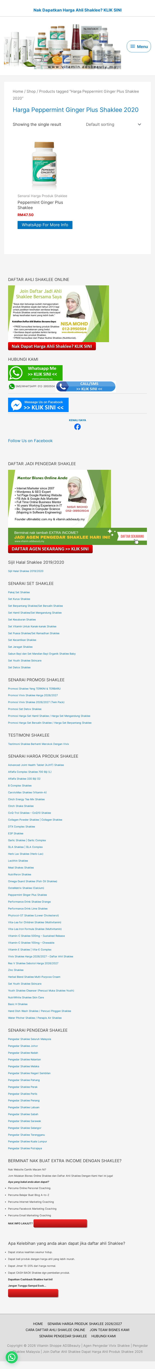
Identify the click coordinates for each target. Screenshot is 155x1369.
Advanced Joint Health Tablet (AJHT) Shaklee (36, 765)
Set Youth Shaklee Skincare (24, 660)
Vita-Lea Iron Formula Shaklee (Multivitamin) (35, 929)
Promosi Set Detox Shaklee (24, 709)
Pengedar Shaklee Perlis (22, 1093)
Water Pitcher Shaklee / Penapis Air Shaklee (35, 1017)
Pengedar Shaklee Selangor (24, 1127)
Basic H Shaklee (17, 1004)
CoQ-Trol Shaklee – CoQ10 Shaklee (29, 812)
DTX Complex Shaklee (21, 826)
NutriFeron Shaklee (19, 874)
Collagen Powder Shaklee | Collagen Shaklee (35, 819)
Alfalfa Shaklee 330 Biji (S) (24, 778)
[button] (12, 1357)
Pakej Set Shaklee (19, 592)
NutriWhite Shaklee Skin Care (26, 997)
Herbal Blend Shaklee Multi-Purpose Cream (34, 976)
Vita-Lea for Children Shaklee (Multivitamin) (34, 922)
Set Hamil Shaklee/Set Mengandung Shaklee (35, 612)
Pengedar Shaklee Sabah (23, 1114)
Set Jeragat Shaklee (20, 646)
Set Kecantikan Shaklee (22, 639)
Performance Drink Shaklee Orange (29, 901)
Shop (31, 91)
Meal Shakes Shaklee (21, 867)
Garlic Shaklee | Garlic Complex (27, 840)
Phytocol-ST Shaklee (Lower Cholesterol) (33, 915)
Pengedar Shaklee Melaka (23, 1066)
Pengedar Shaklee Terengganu (26, 1134)
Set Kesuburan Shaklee (22, 619)
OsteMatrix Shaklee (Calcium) (26, 888)
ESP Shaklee (15, 833)
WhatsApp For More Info (45, 224)
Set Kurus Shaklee (19, 598)
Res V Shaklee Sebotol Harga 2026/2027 (33, 963)
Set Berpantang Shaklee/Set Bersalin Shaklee (35, 605)
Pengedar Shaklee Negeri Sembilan (29, 1073)
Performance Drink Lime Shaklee (27, 908)
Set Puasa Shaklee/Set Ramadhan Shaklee (33, 633)
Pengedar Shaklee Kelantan (24, 1059)
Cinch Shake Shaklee (21, 806)
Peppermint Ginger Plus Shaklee (27, 894)
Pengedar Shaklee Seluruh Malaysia (29, 1039)
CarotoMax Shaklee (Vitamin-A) (27, 792)
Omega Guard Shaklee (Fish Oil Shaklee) (32, 881)
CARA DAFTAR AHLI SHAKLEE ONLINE (55, 1330)
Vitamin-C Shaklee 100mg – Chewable (31, 942)
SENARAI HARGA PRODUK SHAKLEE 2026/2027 (84, 1324)
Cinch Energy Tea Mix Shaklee (26, 799)
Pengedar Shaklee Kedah (23, 1052)
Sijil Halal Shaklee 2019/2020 (25, 571)
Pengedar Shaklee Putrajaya (25, 1148)
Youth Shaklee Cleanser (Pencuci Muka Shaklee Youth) (41, 990)
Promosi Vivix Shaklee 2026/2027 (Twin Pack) (36, 702)
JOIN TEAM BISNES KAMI (109, 1330)
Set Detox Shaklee (19, 667)
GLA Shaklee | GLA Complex (25, 847)
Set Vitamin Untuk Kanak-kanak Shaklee (32, 626)
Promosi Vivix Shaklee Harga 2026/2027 (33, 695)
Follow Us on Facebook (30, 440)
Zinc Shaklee (15, 970)
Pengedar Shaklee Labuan (23, 1107)
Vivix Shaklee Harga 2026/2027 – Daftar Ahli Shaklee (40, 956)
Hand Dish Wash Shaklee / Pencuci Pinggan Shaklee (39, 1011)
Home (18, 91)
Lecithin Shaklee (18, 860)
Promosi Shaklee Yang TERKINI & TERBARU (34, 688)
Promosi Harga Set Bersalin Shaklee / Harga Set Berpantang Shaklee (49, 722)
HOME (38, 1324)
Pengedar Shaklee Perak (23, 1086)
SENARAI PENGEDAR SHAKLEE (63, 1336)
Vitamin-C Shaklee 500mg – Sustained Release (36, 935)
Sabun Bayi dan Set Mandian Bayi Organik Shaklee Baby (42, 653)
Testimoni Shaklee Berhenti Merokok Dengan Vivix (38, 743)
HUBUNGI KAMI (103, 1336)
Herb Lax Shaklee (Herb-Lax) (25, 853)
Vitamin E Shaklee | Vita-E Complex (29, 949)
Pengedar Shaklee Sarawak (24, 1121)
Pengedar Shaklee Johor (23, 1045)
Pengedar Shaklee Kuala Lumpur (27, 1141)
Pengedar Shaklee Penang (24, 1100)
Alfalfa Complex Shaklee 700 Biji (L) (30, 771)
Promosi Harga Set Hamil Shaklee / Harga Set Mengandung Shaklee (49, 715)
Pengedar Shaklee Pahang (24, 1080)
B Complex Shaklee (19, 785)
